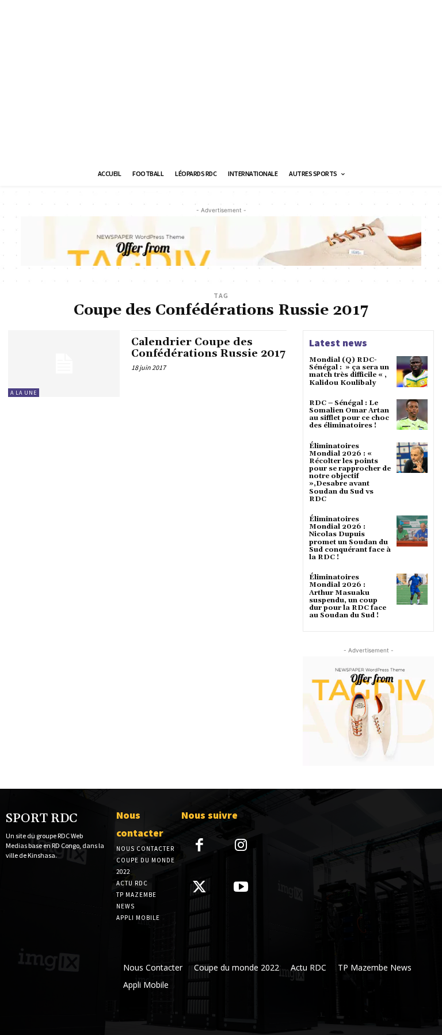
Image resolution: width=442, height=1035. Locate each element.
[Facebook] (199, 846)
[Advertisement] (221, 80)
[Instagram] (241, 846)
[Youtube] (241, 888)
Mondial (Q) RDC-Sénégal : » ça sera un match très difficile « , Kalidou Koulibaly (349, 371)
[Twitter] (199, 888)
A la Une (23, 392)
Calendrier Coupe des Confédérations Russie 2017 (208, 347)
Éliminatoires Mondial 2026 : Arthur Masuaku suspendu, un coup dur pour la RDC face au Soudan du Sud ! (347, 596)
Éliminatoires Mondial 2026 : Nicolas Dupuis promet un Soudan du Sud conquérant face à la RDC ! (350, 538)
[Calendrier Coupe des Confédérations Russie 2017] (64, 363)
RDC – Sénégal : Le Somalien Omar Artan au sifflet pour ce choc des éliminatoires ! (349, 414)
